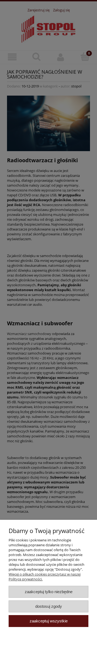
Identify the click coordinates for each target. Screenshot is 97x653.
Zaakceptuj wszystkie (49, 621)
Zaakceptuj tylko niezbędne (48, 591)
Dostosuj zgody (48, 606)
